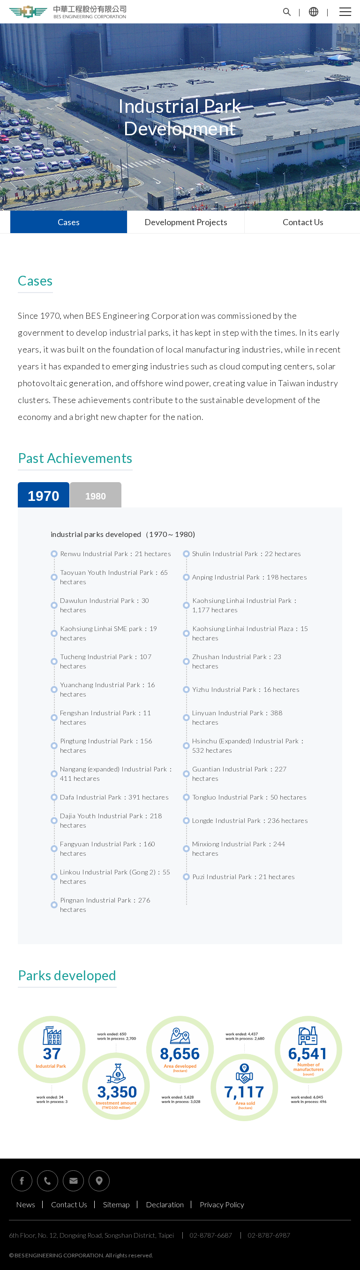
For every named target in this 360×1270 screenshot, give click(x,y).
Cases (69, 222)
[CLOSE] (345, 11)
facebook (21, 1180)
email (73, 1180)
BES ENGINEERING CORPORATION (67, 12)
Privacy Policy (222, 1204)
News (25, 1204)
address (99, 1180)
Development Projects (185, 222)
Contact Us (47, 1180)
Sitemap (116, 1204)
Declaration (165, 1204)
